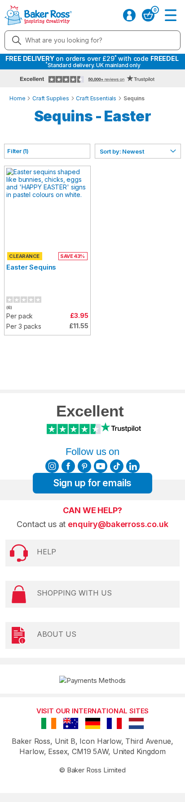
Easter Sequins (31, 267)
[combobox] (92, 40)
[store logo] (38, 15)
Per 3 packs (23, 326)
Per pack (19, 316)
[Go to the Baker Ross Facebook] (68, 466)
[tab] (47, 151)
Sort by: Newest (122, 151)
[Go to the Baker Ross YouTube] (100, 466)
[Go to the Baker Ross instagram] (52, 466)
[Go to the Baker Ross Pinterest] (84, 466)
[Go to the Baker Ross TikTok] (116, 466)
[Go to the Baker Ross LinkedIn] (133, 466)
